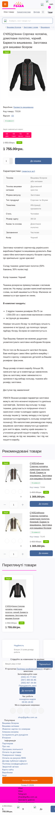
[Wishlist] (13, 491)
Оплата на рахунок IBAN (14, 758)
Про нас (6, 746)
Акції (4, 775)
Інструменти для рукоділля (15, 735)
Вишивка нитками (10, 726)
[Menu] (5, 4)
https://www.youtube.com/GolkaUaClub (27, 711)
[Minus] (11, 162)
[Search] (5, 21)
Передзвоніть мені (27, 685)
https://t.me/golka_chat (41, 711)
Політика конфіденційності (30, 669)
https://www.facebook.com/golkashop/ (13, 711)
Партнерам (7, 743)
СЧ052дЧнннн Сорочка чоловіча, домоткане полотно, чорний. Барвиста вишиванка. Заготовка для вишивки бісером (16, 612)
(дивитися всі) (28, 171)
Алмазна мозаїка (10, 732)
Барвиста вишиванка (23, 107)
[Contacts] (42, 4)
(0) (12, 116)
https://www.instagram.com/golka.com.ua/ (20, 711)
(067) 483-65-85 (28, 680)
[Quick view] (7, 491)
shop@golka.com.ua (27, 717)
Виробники (7, 772)
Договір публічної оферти (14, 761)
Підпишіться (45, 664)
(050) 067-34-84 (28, 683)
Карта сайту (8, 769)
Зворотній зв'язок (10, 766)
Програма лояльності (12, 749)
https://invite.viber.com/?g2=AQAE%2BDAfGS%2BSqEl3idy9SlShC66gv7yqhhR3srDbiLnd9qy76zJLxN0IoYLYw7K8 (34, 711)
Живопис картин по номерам (16, 729)
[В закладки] (22, 809)
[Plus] (11, 159)
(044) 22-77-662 (28, 677)
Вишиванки (45, 27)
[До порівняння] (39, 809)
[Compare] (20, 491)
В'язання (6, 737)
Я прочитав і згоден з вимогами (28, 670)
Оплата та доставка (11, 752)
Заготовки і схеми (31, 27)
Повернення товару (11, 755)
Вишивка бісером (14, 27)
